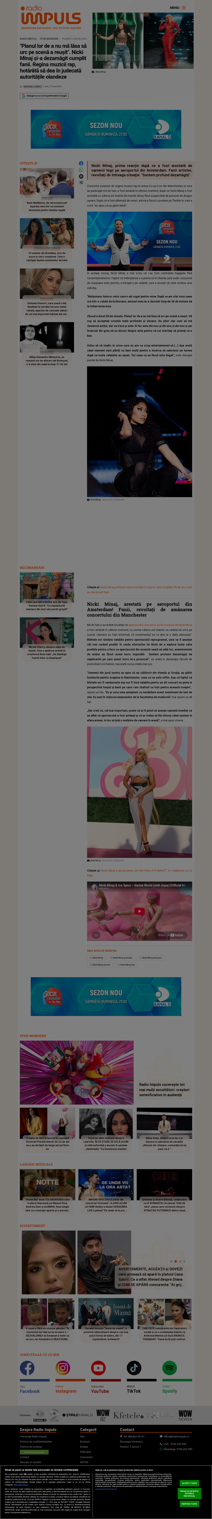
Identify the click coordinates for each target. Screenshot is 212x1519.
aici (47, 1502)
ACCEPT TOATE (189, 1483)
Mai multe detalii (21, 1485)
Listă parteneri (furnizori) (106, 1489)
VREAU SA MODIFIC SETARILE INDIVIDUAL (189, 1493)
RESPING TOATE (189, 1504)
